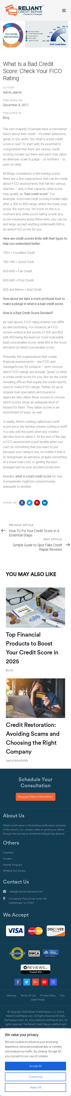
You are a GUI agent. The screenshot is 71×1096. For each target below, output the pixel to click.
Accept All (35, 1066)
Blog (6, 118)
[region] (35, 1062)
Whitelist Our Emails (14, 870)
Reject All (35, 1087)
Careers (7, 858)
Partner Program (12, 864)
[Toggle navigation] (56, 10)
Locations (8, 852)
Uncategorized (17, 760)
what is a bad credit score (33, 476)
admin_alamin (12, 92)
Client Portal (37, 999)
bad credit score (36, 194)
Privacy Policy (47, 995)
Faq (62, 995)
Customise (35, 1076)
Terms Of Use (28, 995)
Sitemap (11, 995)
